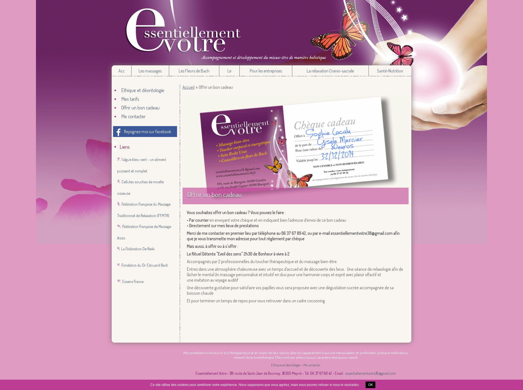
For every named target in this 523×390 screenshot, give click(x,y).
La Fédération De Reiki (138, 248)
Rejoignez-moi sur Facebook (147, 131)
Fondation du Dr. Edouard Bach (144, 265)
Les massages (150, 71)
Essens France (133, 281)
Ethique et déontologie (142, 90)
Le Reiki (229, 72)
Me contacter (133, 116)
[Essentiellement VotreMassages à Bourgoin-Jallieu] (261, 32)
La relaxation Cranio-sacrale (330, 71)
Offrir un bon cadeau (140, 108)
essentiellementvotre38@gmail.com (370, 373)
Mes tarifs (130, 99)
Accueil (121, 71)
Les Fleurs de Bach (194, 71)
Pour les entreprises (266, 71)
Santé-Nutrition (390, 71)
